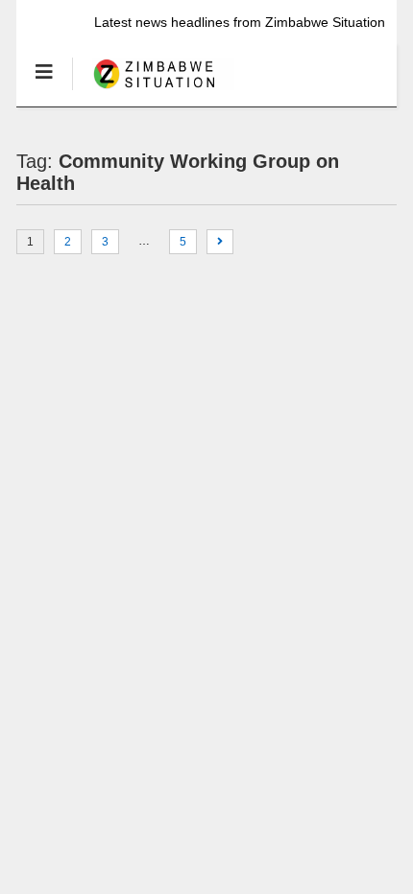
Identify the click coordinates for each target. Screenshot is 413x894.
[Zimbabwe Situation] (153, 91)
